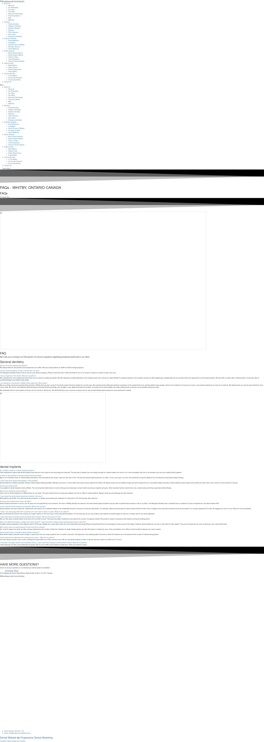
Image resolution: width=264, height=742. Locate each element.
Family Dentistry (13, 24)
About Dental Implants (15, 53)
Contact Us (7, 82)
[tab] (132, 365)
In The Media (12, 76)
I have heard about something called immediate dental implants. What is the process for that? (30, 517)
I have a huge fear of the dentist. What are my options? (18, 376)
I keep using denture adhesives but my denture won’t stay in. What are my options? (27, 537)
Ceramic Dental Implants (16, 61)
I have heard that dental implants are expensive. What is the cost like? (23, 506)
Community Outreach (15, 78)
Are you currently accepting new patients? (13, 365)
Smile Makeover (13, 40)
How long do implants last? (9, 486)
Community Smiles (14, 80)
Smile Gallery (12, 71)
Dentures (11, 30)
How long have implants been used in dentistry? (15, 501)
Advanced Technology (15, 14)
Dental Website (8, 737)
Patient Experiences (14, 69)
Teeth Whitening (13, 49)
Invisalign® (11, 42)
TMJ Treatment (13, 32)
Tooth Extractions (14, 59)
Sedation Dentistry (14, 28)
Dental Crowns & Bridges (16, 45)
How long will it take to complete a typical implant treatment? (19, 532)
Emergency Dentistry (15, 36)
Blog (9, 18)
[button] (6, 168)
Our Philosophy (13, 7)
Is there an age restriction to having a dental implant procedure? (21, 475)
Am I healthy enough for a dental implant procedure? (17, 470)
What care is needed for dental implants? (13, 491)
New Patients (12, 65)
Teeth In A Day (13, 57)
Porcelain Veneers (14, 47)
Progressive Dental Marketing (37, 737)
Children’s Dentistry (14, 26)
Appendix (11, 20)
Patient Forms (12, 67)
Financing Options (14, 16)
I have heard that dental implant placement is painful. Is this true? (21, 496)
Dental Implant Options (15, 55)
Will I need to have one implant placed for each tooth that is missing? (22, 527)
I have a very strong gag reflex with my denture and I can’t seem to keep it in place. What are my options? (34, 512)
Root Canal (12, 34)
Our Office (11, 12)
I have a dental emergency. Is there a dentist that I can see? (19, 371)
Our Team (11, 9)
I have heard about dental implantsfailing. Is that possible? (19, 481)
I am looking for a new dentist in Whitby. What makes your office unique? (23, 383)
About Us (11, 5)
